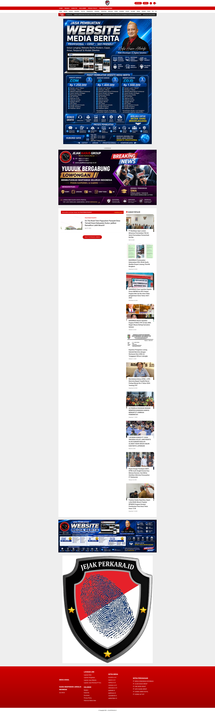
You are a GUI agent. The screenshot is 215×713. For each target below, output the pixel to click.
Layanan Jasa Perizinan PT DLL (92, 683)
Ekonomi (121, 11)
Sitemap (138, 3)
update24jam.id (112, 698)
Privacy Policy (92, 8)
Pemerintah (90, 11)
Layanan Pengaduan (89, 677)
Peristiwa (103, 11)
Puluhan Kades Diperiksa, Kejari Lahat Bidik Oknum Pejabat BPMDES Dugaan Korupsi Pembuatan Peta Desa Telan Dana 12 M (139, 504)
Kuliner (133, 11)
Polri (148, 11)
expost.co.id (111, 680)
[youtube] (65, 3)
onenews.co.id (112, 685)
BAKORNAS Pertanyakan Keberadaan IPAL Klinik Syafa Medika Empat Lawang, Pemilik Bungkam (139, 263)
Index (145, 3)
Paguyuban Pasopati (90, 217)
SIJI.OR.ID (62, 692)
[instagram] (63, 3)
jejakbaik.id (111, 690)
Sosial (138, 11)
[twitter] (61, 3)
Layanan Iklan (87, 675)
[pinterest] (66, 683)
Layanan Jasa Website (90, 680)
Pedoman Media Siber (105, 8)
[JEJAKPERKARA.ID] (107, 5)
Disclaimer (82, 8)
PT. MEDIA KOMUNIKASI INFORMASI (143, 681)
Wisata (127, 11)
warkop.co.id (112, 682)
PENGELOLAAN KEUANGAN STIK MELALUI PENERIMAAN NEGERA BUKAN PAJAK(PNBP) (85, 14)
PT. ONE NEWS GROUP (139, 686)
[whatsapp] (64, 683)
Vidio (156, 11)
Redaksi (67, 8)
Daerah (71, 11)
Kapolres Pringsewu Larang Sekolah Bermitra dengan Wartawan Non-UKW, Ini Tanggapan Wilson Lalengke (138, 353)
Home (61, 8)
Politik (83, 11)
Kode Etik (74, 8)
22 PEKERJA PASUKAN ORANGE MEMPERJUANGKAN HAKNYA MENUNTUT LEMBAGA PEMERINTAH (139, 411)
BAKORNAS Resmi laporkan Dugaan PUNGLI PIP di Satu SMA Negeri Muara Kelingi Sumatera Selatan (140, 324)
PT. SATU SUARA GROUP (140, 689)
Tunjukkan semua (118, 212)
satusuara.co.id (112, 688)
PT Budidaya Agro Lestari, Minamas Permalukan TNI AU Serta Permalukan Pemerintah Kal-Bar (139, 234)
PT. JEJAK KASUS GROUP (140, 684)
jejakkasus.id (112, 693)
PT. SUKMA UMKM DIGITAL (140, 691)
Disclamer (87, 695)
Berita (65, 11)
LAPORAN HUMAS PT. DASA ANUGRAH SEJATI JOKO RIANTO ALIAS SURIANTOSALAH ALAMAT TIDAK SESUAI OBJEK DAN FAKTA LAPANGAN (140, 441)
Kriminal (97, 11)
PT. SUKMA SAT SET (138, 694)
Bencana (110, 11)
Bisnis (116, 11)
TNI (153, 11)
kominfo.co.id (112, 677)
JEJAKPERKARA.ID (112, 710)
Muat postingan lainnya (92, 237)
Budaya (144, 11)
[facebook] (58, 3)
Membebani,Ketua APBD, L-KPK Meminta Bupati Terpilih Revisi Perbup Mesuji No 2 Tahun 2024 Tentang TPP (139, 382)
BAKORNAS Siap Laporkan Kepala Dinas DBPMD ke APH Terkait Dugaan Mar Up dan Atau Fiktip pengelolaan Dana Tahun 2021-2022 (140, 293)
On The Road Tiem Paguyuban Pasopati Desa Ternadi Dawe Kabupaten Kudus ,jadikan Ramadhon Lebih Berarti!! (102, 223)
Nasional (76, 11)
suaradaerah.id (112, 695)
